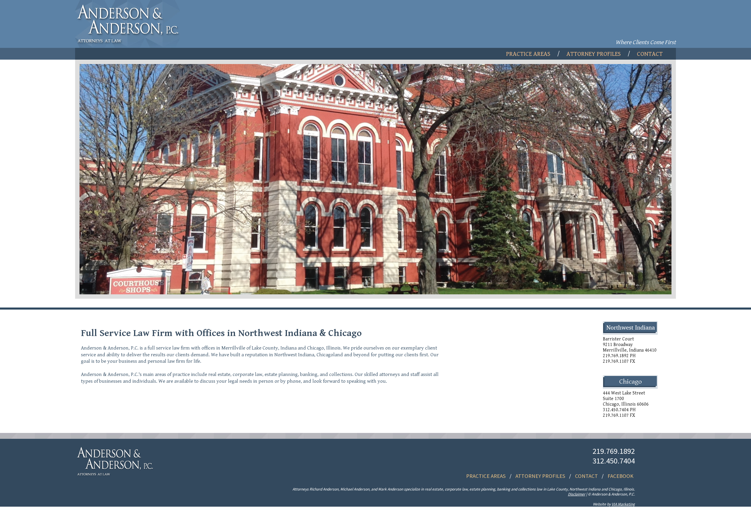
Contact (650, 54)
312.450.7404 (614, 461)
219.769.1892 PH (619, 356)
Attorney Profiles (593, 54)
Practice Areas (528, 54)
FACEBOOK (620, 476)
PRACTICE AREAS (486, 476)
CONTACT (586, 476)
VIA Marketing (623, 504)
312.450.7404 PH (619, 410)
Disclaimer (576, 494)
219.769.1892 (614, 451)
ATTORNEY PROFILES (540, 476)
